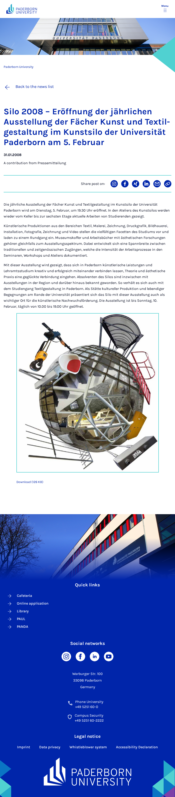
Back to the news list (34, 86)
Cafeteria (24, 595)
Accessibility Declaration (137, 747)
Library (23, 611)
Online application (33, 603)
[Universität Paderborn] (88, 772)
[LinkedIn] (94, 656)
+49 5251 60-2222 (89, 720)
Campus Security (89, 715)
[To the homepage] (21, 9)
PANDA (22, 626)
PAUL (21, 619)
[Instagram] (66, 656)
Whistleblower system (88, 747)
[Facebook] (80, 656)
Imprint (23, 747)
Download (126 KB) (29, 482)
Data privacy (49, 747)
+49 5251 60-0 (86, 707)
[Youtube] (108, 656)
